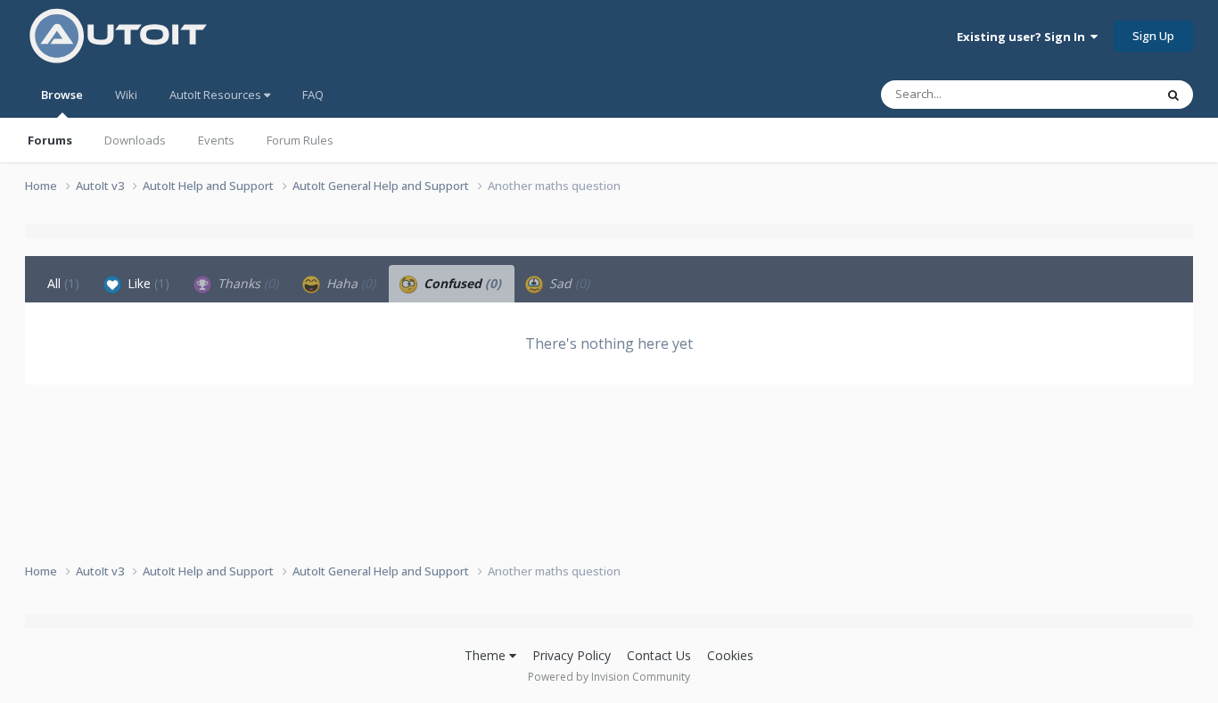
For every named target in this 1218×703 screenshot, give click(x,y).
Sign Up (1153, 36)
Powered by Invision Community (609, 676)
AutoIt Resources (216, 95)
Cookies (730, 655)
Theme (487, 655)
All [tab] (63, 283)
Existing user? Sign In (1023, 37)
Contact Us (659, 655)
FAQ (313, 95)
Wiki (126, 95)
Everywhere (1101, 94)
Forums (50, 140)
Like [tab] (146, 283)
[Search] (1173, 94)
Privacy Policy (571, 655)
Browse (62, 95)
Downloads (135, 140)
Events (216, 140)
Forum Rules (300, 140)
